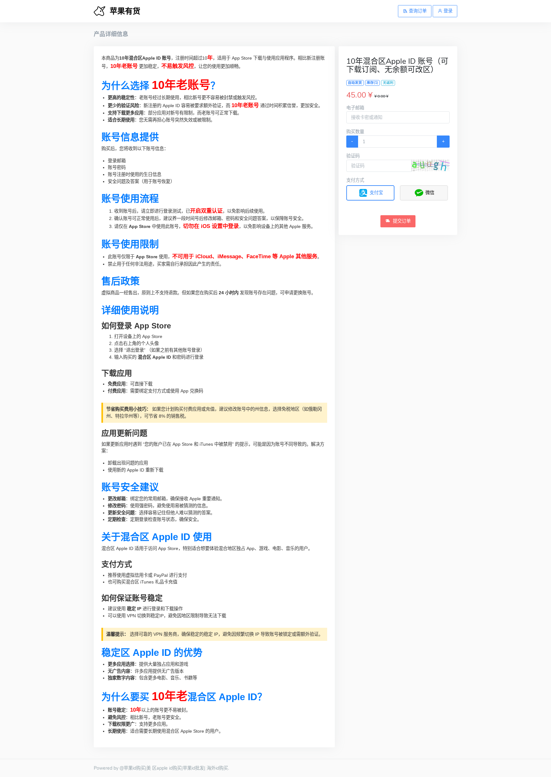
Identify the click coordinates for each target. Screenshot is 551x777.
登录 (447, 11)
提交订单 (401, 221)
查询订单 (417, 11)
